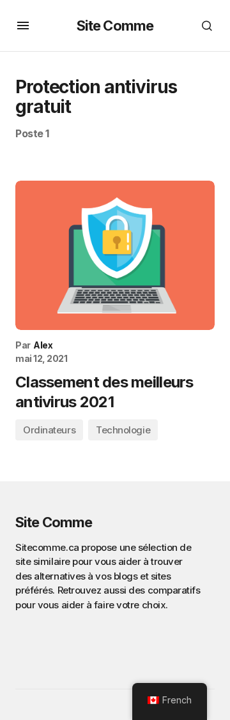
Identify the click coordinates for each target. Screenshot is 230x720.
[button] (23, 25)
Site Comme (115, 25)
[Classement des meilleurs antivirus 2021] (115, 255)
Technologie (123, 430)
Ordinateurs (49, 430)
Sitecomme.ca (47, 547)
